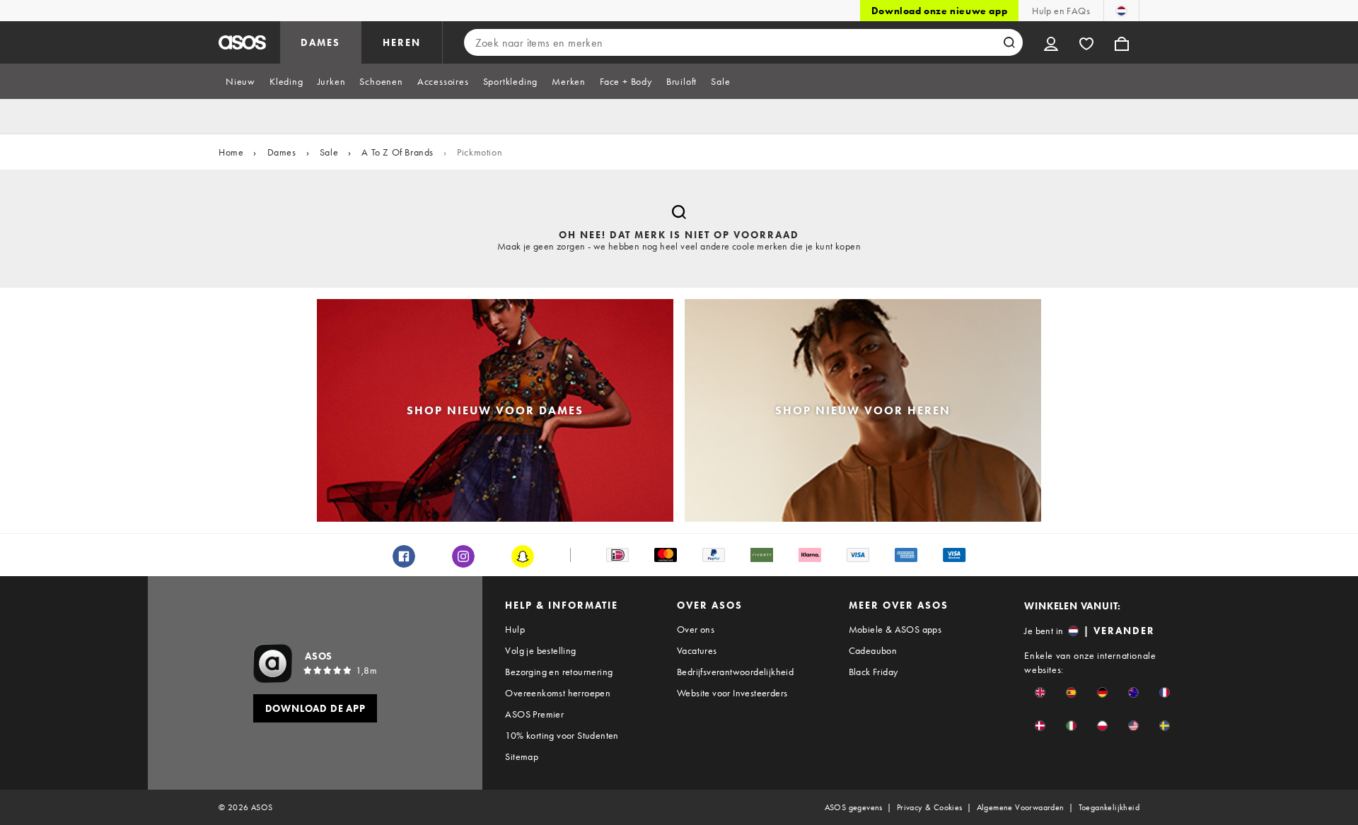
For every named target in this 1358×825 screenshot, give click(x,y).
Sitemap (521, 756)
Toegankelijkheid (1109, 807)
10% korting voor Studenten (561, 735)
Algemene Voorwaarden (1020, 807)
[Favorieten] (1086, 42)
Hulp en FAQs (1061, 10)
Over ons (695, 629)
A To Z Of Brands (397, 152)
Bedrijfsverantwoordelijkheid (735, 671)
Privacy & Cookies (930, 807)
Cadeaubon (873, 650)
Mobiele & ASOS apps (895, 629)
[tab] (240, 81)
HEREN (402, 42)
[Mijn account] (1051, 42)
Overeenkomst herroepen (557, 692)
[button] (1040, 692)
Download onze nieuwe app (939, 10)
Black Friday (873, 671)
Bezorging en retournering (559, 671)
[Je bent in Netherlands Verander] (1121, 10)
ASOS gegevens (854, 807)
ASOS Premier (534, 714)
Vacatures (697, 650)
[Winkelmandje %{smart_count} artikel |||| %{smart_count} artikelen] (1121, 42)
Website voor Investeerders (732, 692)
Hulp (515, 629)
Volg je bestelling (540, 650)
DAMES (320, 42)
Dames (281, 152)
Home (231, 152)
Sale (329, 152)
